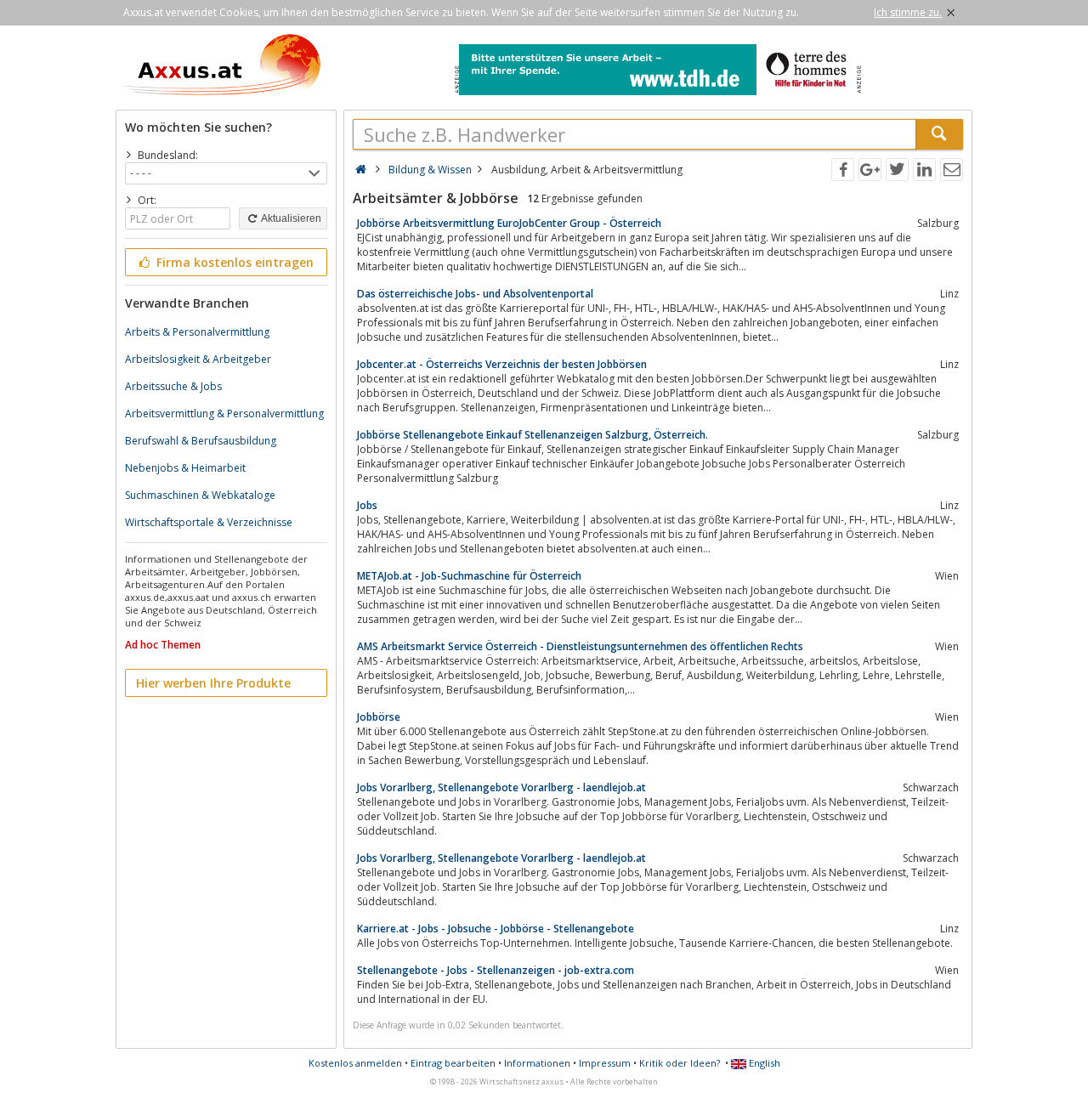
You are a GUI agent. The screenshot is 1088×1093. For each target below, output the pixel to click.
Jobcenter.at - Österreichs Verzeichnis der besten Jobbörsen (502, 364)
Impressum (605, 1062)
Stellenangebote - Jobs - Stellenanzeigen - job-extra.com (495, 970)
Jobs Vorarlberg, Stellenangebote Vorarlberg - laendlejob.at (501, 787)
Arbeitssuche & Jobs (173, 386)
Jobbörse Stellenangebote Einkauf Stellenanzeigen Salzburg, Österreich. (532, 435)
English (763, 1062)
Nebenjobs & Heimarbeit (185, 468)
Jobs (367, 505)
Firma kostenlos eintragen (233, 262)
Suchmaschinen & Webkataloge (200, 495)
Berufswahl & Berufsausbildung (200, 440)
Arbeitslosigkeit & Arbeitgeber (198, 359)
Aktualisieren (290, 218)
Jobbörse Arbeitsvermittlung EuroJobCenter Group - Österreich (509, 223)
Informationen (537, 1062)
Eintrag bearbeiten (453, 1062)
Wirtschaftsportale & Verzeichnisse (208, 522)
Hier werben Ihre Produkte (213, 683)
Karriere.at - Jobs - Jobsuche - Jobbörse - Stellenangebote (495, 928)
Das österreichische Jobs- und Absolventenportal (475, 293)
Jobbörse (378, 717)
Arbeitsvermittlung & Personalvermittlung (224, 413)
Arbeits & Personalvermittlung (197, 332)
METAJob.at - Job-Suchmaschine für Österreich (469, 576)
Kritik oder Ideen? (679, 1062)
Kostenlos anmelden (355, 1062)
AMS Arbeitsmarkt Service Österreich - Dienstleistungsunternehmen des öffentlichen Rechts (580, 646)
